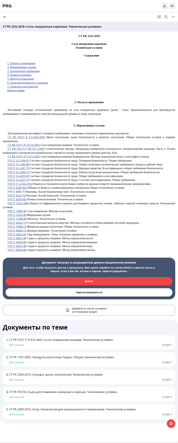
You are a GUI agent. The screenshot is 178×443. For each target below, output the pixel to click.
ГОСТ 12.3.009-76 (18, 172)
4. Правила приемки (19, 74)
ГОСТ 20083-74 (17, 230)
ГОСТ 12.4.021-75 (18, 179)
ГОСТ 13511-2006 (18, 203)
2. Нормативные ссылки (21, 67)
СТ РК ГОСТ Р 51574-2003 (24, 144)
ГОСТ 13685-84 (17, 211)
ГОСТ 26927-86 (17, 238)
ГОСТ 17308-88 (17, 218)
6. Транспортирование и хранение (27, 82)
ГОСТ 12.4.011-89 (18, 176)
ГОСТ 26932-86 (17, 249)
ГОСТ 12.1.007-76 (18, 168)
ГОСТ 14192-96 (17, 215)
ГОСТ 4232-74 (16, 195)
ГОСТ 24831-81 (17, 234)
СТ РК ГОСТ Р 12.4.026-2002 (26, 137)
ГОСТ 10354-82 (17, 199)
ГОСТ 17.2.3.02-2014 (20, 183)
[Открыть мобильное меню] (172, 6)
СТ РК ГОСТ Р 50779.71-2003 (26, 148)
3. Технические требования (23, 71)
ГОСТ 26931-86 (17, 246)
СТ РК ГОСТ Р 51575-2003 (24, 156)
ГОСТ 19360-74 (17, 226)
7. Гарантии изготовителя (22, 86)
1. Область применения (21, 63)
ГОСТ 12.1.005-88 (18, 164)
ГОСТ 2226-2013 (18, 187)
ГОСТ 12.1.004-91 (18, 160)
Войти (89, 281)
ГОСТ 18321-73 (17, 222)
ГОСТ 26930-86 (17, 242)
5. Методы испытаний (20, 78)
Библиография (16, 90)
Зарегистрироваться (89, 292)
